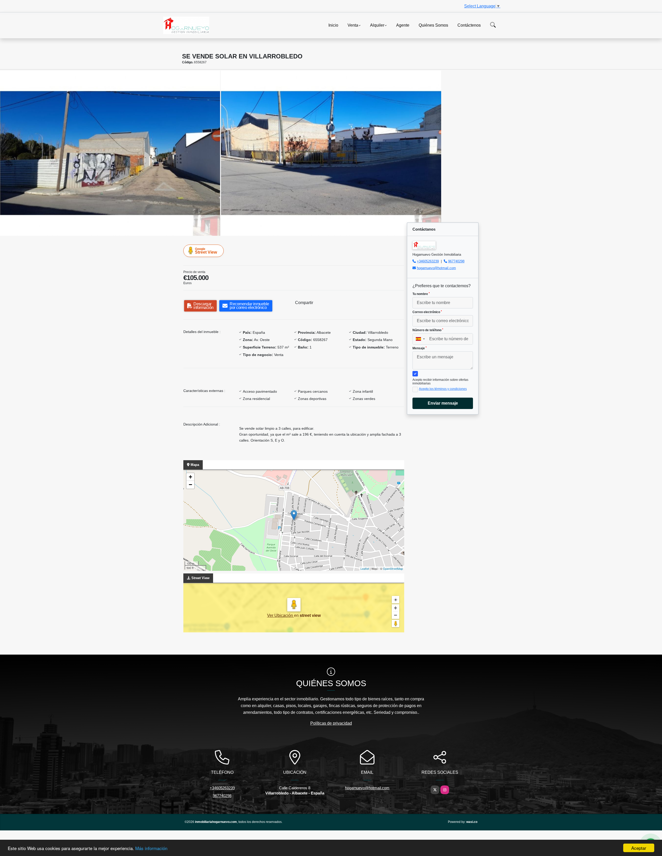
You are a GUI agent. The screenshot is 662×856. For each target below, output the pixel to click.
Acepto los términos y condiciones (443, 389)
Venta (353, 25)
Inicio (333, 25)
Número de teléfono (427, 330)
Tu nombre (421, 294)
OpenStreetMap (393, 568)
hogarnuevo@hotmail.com (436, 268)
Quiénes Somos (433, 25)
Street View (206, 250)
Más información (151, 848)
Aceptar (638, 848)
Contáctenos (469, 25)
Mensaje (419, 348)
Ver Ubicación (280, 615)
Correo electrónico (427, 312)
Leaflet (364, 568)
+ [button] (190, 477)
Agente (402, 25)
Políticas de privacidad (331, 723)
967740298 (456, 261)
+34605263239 (428, 261)
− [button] (190, 484)
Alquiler (377, 25)
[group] (110, 153)
